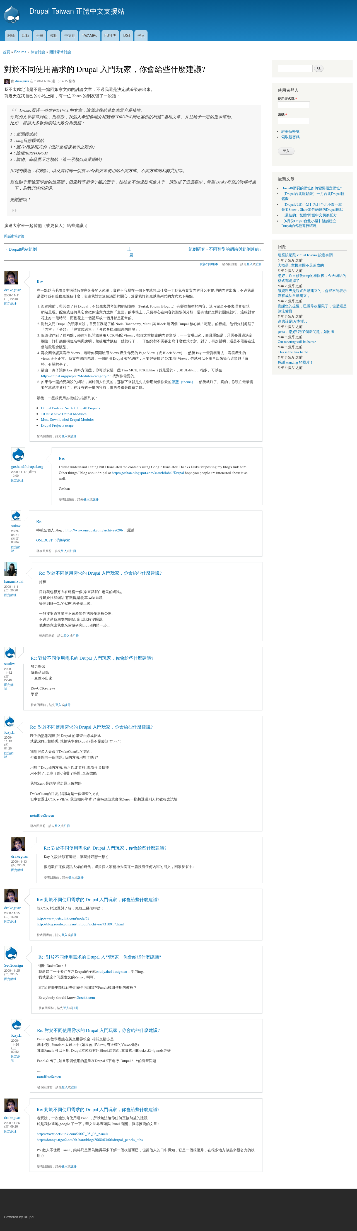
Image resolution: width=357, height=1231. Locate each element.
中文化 (69, 35)
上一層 (131, 252)
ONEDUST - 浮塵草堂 (53, 540)
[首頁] (12, 15)
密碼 (282, 114)
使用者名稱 (287, 98)
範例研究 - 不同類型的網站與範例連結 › (225, 249)
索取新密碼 (290, 137)
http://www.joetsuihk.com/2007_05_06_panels (72, 1133)
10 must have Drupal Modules (63, 413)
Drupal (29, 1216)
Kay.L (9, 732)
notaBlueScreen (42, 815)
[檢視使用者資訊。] (11, 283)
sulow (16, 525)
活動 (25, 35)
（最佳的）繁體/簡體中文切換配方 (309, 215)
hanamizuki (13, 581)
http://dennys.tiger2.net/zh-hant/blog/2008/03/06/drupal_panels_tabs (90, 1139)
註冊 (259, 264)
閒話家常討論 (60, 51)
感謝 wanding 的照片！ (295, 362)
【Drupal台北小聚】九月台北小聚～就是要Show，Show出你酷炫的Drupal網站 (312, 207)
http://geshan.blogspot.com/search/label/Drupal (148, 472)
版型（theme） (183, 381)
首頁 (6, 51)
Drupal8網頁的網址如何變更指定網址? (311, 188)
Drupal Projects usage (57, 425)
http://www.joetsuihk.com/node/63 (63, 918)
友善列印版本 (209, 264)
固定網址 (10, 303)
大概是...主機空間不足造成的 (301, 265)
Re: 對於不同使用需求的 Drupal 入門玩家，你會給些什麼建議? (100, 573)
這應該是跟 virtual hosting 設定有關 (305, 255)
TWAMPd (89, 35)
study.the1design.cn (112, 971)
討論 (11, 35)
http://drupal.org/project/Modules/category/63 (76, 375)
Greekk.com (86, 997)
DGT (127, 35)
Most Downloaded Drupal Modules (67, 419)
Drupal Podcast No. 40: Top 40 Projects (70, 407)
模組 (53, 35)
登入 (141, 35)
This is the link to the (293, 352)
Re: (40, 282)
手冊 (39, 35)
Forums (20, 51)
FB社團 (110, 35)
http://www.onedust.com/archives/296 (94, 530)
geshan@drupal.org (27, 466)
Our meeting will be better (297, 341)
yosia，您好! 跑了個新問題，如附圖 (306, 331)
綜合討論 (38, 51)
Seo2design (13, 965)
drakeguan (22, 81)
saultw (9, 663)
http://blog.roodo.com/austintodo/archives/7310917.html (80, 924)
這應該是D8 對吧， (293, 321)
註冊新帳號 (290, 131)
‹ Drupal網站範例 (21, 249)
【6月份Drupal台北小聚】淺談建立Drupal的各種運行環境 (308, 223)
